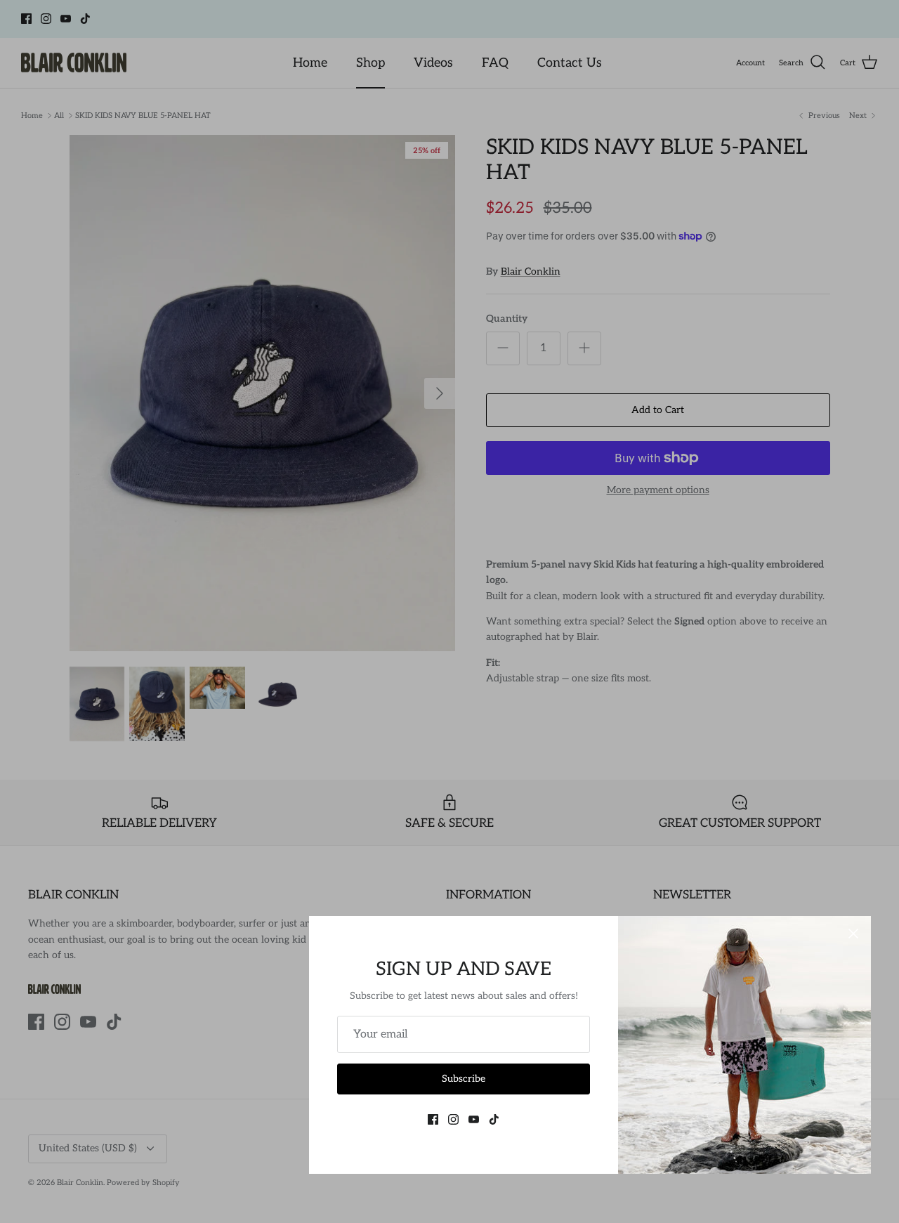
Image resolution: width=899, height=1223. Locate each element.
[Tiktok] (494, 1119)
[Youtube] (473, 1119)
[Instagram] (453, 1119)
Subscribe (463, 1079)
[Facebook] (433, 1119)
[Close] (853, 933)
